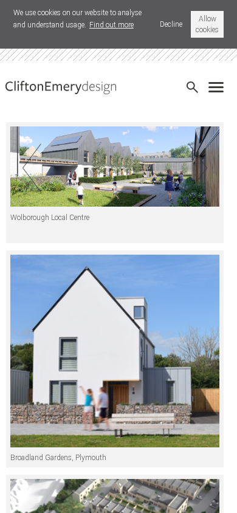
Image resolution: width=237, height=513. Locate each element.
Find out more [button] (111, 25)
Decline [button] (171, 24)
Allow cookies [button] (207, 24)
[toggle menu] (219, 83)
